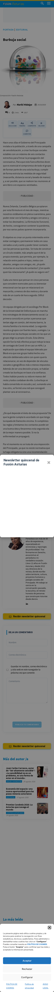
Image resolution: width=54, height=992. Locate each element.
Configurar (27, 977)
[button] (49, 927)
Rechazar (27, 969)
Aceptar (27, 960)
